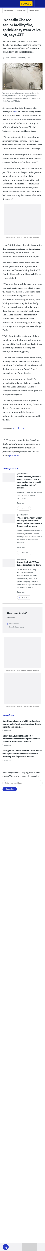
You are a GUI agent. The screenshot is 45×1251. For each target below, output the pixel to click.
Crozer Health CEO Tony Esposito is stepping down (29, 563)
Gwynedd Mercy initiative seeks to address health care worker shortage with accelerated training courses (29, 482)
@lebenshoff (14, 623)
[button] (6, 1247)
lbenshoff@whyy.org (16, 627)
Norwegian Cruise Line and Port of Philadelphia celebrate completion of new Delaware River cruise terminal (21, 738)
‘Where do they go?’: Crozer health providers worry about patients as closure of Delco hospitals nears (29, 522)
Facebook (13, 428)
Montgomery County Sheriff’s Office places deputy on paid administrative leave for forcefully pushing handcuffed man (22, 753)
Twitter (18, 428)
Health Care (21, 10)
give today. (14, 455)
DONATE (27, 3)
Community (8, 10)
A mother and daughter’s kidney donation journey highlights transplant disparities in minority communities (21, 724)
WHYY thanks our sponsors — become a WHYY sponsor (22, 237)
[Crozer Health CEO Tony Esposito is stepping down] (8, 565)
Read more (11, 617)
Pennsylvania (34, 10)
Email (23, 428)
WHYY (9, 4)
